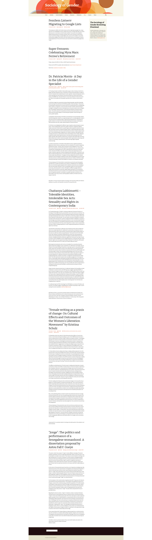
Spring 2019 (60, 58)
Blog (85, 15)
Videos (95, 15)
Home (46, 15)
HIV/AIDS (68, 208)
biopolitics (65, 208)
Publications (79, 15)
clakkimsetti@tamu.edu (66, 286)
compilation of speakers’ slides (59, 67)
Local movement (72, 331)
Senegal (75, 449)
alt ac (65, 86)
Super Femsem (71, 58)
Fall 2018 (60, 86)
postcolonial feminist (70, 449)
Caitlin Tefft (78, 58)
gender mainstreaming (76, 86)
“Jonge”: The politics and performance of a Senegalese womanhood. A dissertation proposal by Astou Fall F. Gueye (66, 440)
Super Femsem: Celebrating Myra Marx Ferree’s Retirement (64, 52)
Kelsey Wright (67, 27)
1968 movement (66, 331)
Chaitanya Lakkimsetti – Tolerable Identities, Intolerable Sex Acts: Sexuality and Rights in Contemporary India (65, 198)
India (71, 208)
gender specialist (57, 87)
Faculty (66, 15)
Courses (89, 15)
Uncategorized (60, 27)
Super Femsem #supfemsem (75, 65)
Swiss (76, 331)
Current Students (59, 15)
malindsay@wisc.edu (101, 37)
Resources (72, 15)
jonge (65, 449)
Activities (51, 15)
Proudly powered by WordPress (51, 537)
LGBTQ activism (75, 208)
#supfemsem (66, 58)
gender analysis (69, 86)
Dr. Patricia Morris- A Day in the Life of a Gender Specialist (65, 80)
